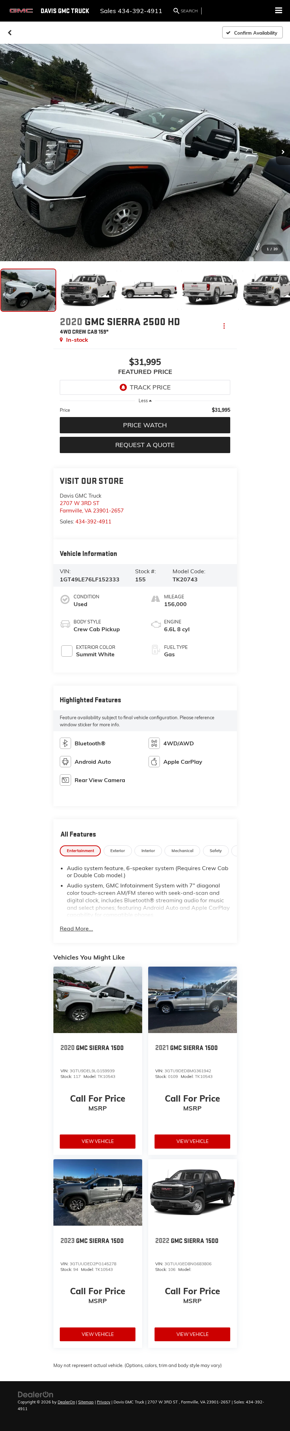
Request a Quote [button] (145, 445)
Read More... (76, 928)
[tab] (80, 850)
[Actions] (224, 325)
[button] (9, 33)
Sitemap (86, 1402)
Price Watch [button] (145, 425)
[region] (145, 410)
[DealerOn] (36, 1394)
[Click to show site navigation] (279, 11)
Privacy (103, 1402)
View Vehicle (98, 1141)
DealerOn (66, 1402)
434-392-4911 (93, 521)
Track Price (150, 387)
